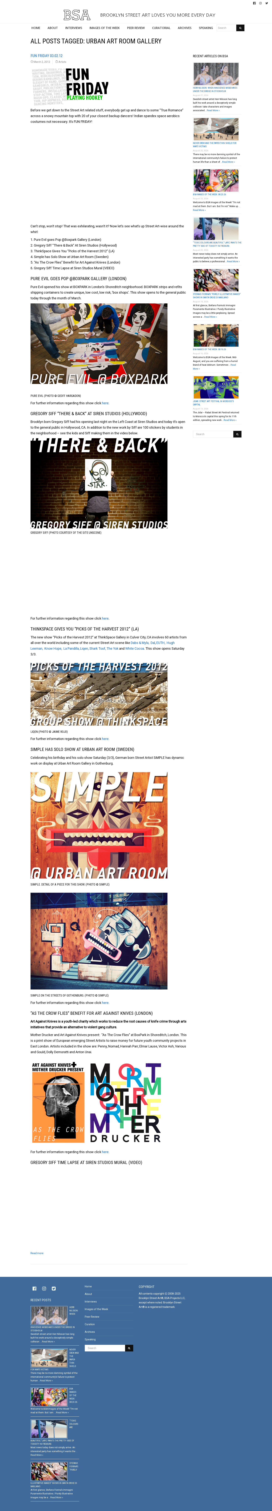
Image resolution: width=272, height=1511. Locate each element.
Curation (90, 1324)
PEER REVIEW (136, 28)
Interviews (91, 1301)
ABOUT (53, 28)
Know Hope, (53, 648)
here (105, 618)
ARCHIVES (185, 28)
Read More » (213, 110)
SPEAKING (206, 28)
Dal (153, 643)
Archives (90, 1331)
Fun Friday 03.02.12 (47, 56)
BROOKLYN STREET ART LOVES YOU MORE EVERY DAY (157, 15)
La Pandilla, (71, 648)
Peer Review (92, 1316)
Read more (37, 1253)
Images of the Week (96, 1309)
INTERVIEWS (73, 28)
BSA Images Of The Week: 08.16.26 (209, 349)
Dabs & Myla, (140, 643)
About (88, 1294)
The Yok (112, 648)
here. (105, 403)
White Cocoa (134, 648)
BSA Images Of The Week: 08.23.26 (209, 194)
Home (88, 1286)
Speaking (90, 1339)
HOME (35, 28)
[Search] (240, 28)
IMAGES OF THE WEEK (105, 28)
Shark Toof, (97, 648)
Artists (62, 61)
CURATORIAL (161, 28)
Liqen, (84, 648)
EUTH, (160, 643)
